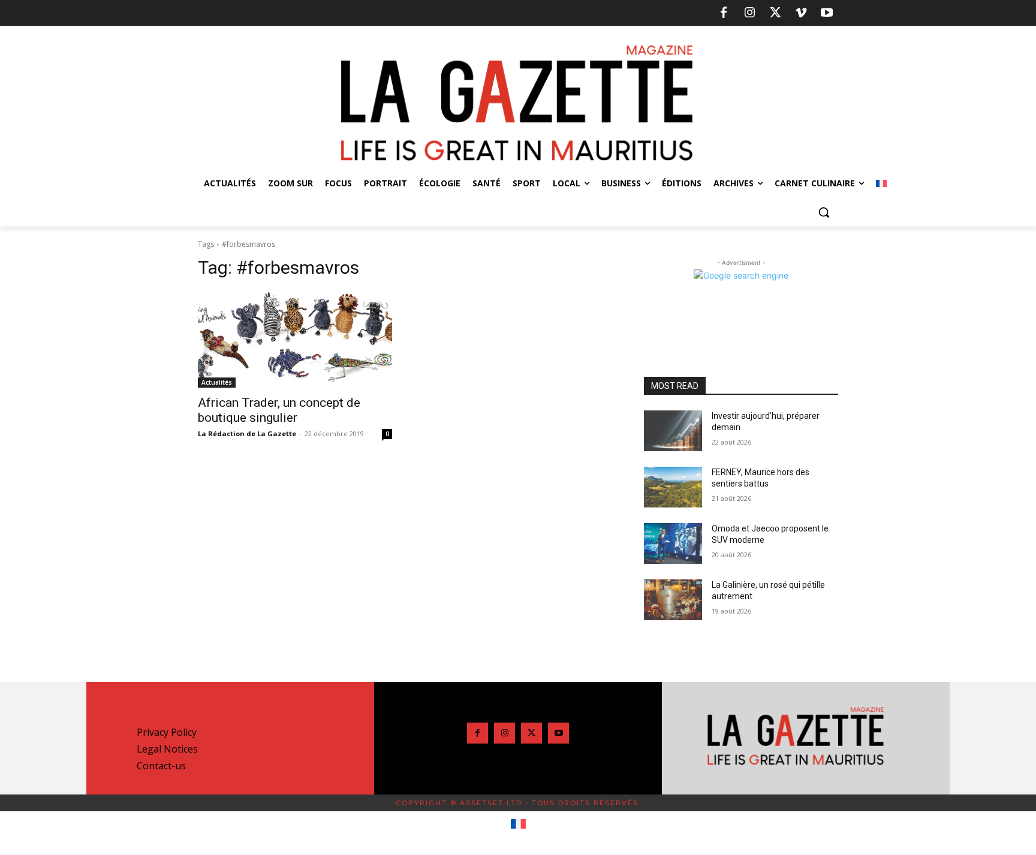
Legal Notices (167, 749)
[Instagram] (749, 13)
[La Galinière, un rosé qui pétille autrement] (673, 599)
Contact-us (161, 765)
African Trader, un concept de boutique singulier (279, 410)
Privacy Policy (167, 732)
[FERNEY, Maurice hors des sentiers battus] (673, 487)
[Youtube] (826, 13)
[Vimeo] (801, 13)
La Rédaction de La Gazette (247, 433)
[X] (775, 13)
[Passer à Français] (518, 824)
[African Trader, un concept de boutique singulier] (295, 339)
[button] (823, 212)
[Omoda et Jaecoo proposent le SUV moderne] (673, 543)
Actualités (216, 382)
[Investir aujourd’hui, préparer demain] (673, 430)
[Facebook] (723, 13)
